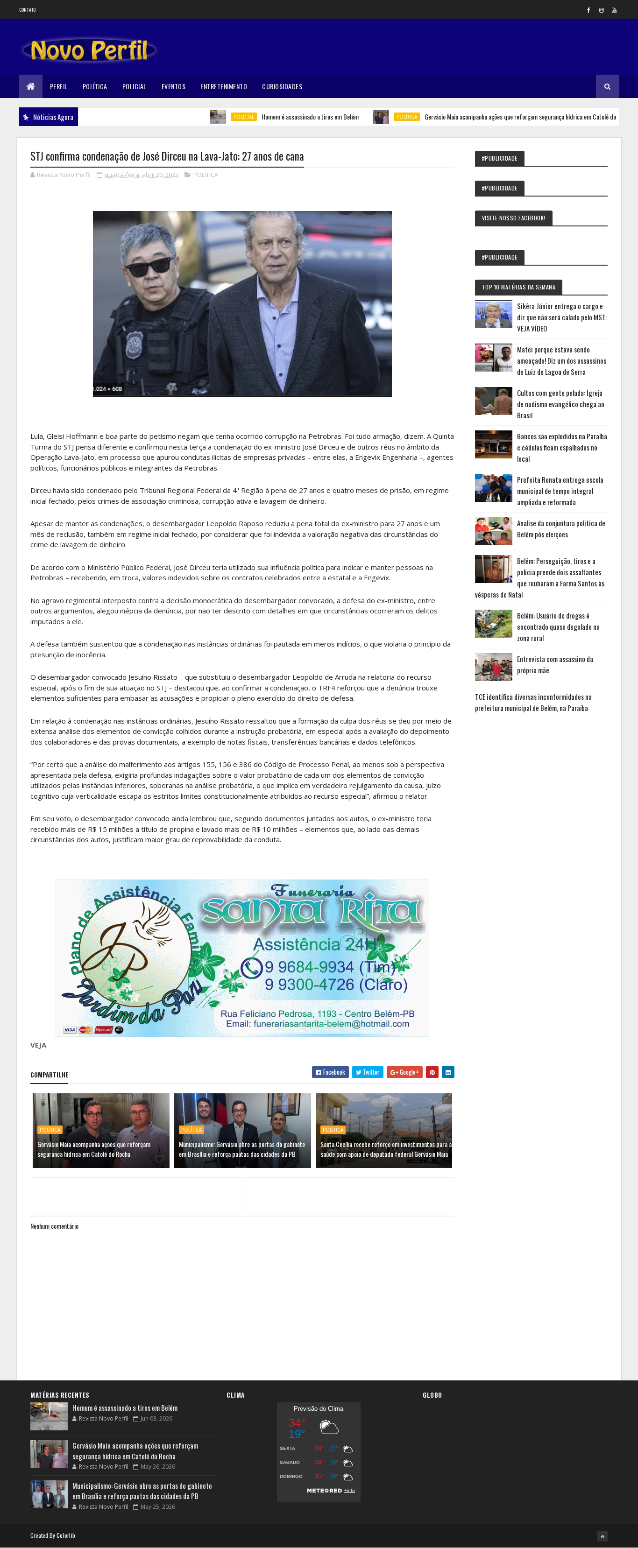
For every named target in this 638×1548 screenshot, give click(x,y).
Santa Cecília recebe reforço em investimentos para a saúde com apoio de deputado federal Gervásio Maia (386, 1149)
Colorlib (66, 1535)
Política (95, 86)
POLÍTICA (373, 116)
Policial (134, 86)
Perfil (59, 86)
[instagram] (601, 10)
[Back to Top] (602, 1536)
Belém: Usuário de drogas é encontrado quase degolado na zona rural (558, 626)
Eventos (174, 86)
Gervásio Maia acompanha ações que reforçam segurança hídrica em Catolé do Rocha (494, 116)
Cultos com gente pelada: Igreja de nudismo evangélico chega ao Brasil (560, 403)
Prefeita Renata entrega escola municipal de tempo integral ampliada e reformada (560, 490)
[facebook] (589, 10)
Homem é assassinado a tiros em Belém (276, 116)
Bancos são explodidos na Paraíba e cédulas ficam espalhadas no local (562, 447)
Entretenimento (223, 86)
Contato (27, 9)
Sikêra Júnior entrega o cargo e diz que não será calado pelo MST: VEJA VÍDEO (562, 317)
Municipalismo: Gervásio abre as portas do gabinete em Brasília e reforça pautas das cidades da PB (242, 1149)
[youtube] (614, 10)
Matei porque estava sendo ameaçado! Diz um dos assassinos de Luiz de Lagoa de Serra (561, 360)
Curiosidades (282, 86)
